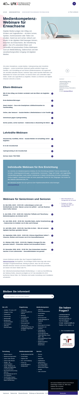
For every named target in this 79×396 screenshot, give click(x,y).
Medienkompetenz (42, 307)
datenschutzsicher (9, 261)
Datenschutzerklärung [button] (57, 388)
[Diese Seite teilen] (67, 71)
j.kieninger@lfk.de (13, 185)
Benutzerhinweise (23, 393)
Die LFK (5, 307)
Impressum (6, 393)
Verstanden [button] (63, 393)
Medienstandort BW (26, 351)
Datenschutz (13, 393)
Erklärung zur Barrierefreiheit (36, 393)
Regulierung (23, 307)
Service (39, 351)
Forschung (6, 351)
